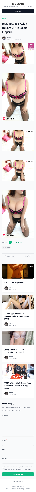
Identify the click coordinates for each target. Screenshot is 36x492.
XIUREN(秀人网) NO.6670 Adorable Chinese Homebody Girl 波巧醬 (17, 316)
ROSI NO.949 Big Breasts (14, 283)
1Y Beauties (18, 4)
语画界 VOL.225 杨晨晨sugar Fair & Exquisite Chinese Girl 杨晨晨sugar (17, 385)
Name (4, 440)
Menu (19, 11)
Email (4, 449)
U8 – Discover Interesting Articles (18, 489)
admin (9, 37)
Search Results (18, 482)
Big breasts (6, 247)
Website (4, 458)
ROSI (4, 19)
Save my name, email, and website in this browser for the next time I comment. (18, 468)
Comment (5, 415)
